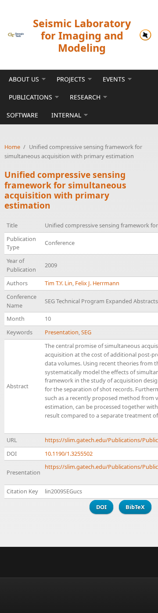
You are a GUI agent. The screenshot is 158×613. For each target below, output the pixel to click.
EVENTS (114, 79)
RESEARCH (85, 97)
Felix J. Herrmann (97, 283)
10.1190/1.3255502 (69, 453)
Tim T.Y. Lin (58, 283)
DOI (101, 507)
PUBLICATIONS (30, 97)
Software (22, 115)
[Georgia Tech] (16, 35)
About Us (24, 79)
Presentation (62, 332)
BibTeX (135, 507)
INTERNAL (66, 115)
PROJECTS (71, 79)
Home (12, 147)
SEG (86, 332)
